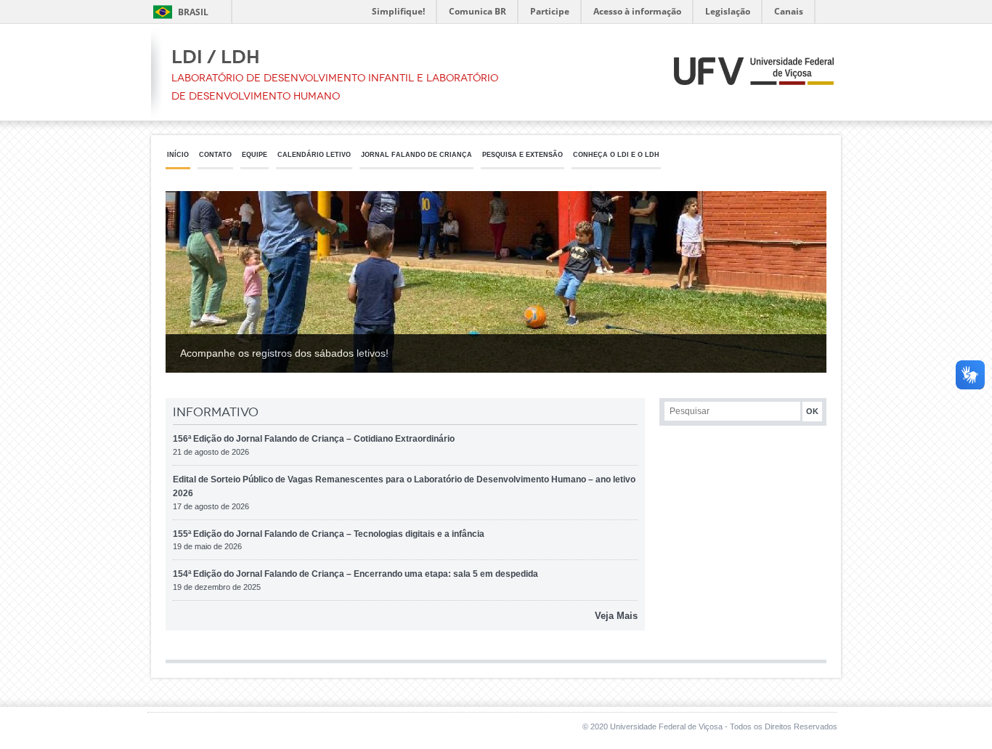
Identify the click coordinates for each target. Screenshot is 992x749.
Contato (215, 154)
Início (178, 154)
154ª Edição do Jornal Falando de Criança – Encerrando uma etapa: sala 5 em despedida (355, 574)
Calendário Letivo (314, 154)
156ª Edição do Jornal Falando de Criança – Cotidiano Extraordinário (314, 439)
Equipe (254, 154)
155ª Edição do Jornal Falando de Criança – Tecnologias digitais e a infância (328, 534)
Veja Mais (616, 615)
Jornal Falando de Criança (416, 154)
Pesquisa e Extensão (522, 154)
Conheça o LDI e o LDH (616, 154)
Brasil (193, 12)
